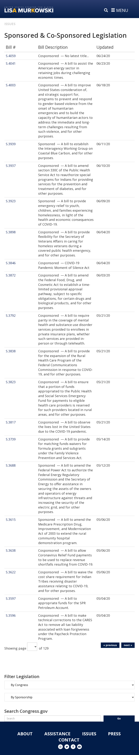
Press (114, 734)
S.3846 (11, 263)
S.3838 (11, 351)
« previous (110, 645)
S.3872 (11, 275)
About (25, 734)
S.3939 (11, 144)
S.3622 (11, 572)
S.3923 (11, 201)
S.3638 (11, 550)
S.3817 (11, 422)
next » (128, 645)
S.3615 (11, 519)
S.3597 (11, 598)
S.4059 (11, 56)
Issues (9, 24)
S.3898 (11, 232)
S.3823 (11, 382)
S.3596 (11, 615)
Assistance (57, 734)
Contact (69, 740)
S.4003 (11, 85)
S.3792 (11, 315)
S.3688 (11, 465)
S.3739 (11, 439)
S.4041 (11, 63)
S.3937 (11, 165)
